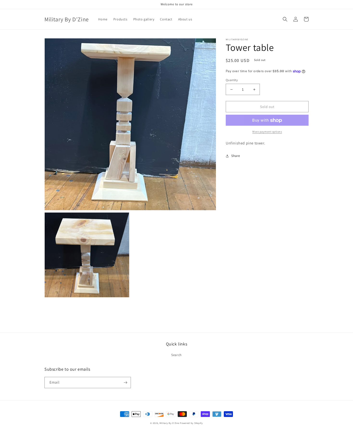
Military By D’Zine (169, 423)
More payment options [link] (267, 132)
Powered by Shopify (191, 423)
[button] (285, 19)
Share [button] (235, 156)
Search (176, 355)
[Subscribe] (125, 382)
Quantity (232, 80)
